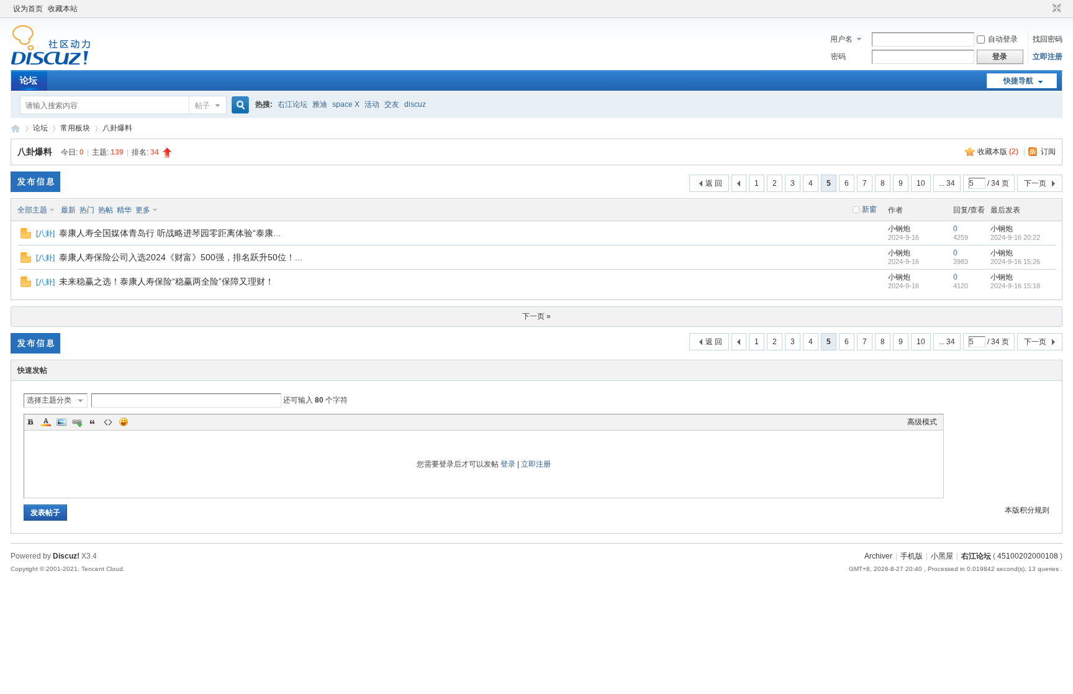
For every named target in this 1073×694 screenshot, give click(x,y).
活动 (371, 104)
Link (77, 422)
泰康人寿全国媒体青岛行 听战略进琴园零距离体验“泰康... (170, 233)
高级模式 (922, 422)
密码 (838, 56)
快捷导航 (1018, 80)
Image (61, 422)
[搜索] (238, 105)
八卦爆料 (117, 128)
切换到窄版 (1055, 8)
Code (108, 422)
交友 (391, 104)
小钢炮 (899, 228)
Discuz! (66, 556)
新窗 (869, 209)
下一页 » (536, 316)
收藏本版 (997, 151)
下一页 (1035, 183)
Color (46, 422)
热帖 (105, 210)
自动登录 (1003, 39)
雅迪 (319, 104)
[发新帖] (35, 181)
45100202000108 (1027, 556)
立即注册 (1047, 56)
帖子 (202, 105)
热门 (86, 210)
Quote (92, 422)
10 (921, 183)
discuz (415, 104)
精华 (124, 210)
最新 (68, 210)
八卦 (45, 233)
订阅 (1048, 151)
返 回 (713, 183)
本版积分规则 (1027, 510)
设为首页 (28, 8)
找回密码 (1047, 39)
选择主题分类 (49, 400)
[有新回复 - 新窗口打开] (25, 236)
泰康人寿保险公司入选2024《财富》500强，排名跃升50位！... (180, 257)
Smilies (123, 422)
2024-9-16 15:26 (1015, 261)
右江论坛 (292, 104)
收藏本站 (63, 8)
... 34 (947, 183)
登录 (507, 464)
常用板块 (75, 128)
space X (346, 104)
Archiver (878, 556)
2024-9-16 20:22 (1015, 237)
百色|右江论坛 (15, 128)
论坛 (28, 80)
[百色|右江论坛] (51, 62)
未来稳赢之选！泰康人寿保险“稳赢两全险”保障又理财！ (166, 281)
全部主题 (32, 210)
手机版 (911, 556)
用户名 (841, 39)
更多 (142, 210)
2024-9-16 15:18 (1015, 286)
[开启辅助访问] (1045, 8)
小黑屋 (942, 556)
